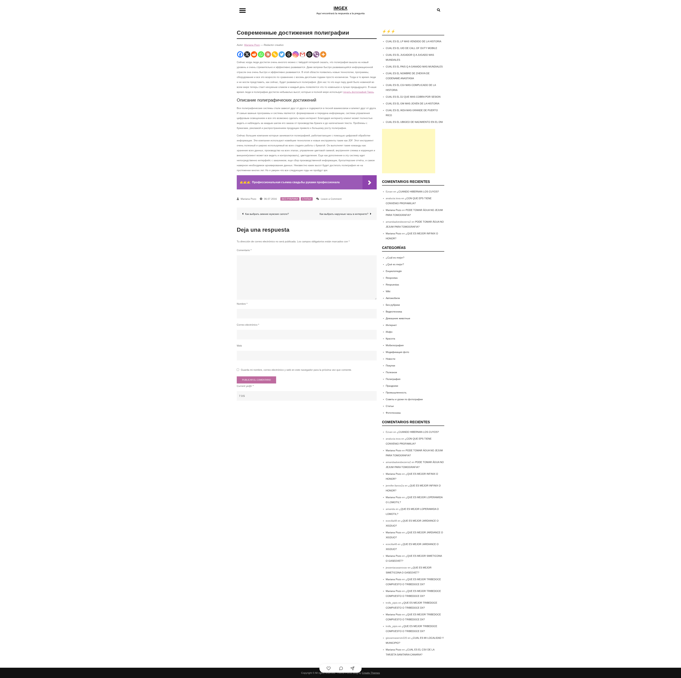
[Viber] (316, 54)
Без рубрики (290, 199)
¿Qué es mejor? (395, 264)
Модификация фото (397, 352)
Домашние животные (398, 318)
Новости (390, 358)
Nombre (242, 303)
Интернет (391, 325)
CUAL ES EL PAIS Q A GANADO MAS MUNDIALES (414, 66)
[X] (247, 54)
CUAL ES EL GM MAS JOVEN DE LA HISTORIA (412, 103)
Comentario (244, 250)
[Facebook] (240, 54)
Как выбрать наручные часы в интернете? (344, 214)
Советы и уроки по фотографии (404, 399)
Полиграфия (393, 379)
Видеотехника (394, 311)
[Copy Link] (275, 54)
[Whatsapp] (261, 54)
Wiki (388, 291)
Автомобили (393, 298)
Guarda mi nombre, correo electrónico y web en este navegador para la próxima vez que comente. (296, 370)
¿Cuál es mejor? (395, 257)
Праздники (392, 385)
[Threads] (289, 54)
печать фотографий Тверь (358, 92)
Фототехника (393, 412)
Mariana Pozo (252, 44)
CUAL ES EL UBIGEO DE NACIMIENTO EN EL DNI (414, 122)
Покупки (390, 365)
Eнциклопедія (394, 271)
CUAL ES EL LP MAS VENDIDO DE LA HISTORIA (413, 41)
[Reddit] (254, 54)
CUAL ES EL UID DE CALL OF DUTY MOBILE (411, 48)
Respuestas (392, 284)
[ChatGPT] (309, 54)
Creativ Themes (371, 672)
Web (239, 345)
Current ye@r (245, 386)
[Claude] (268, 54)
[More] (323, 54)
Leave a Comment (331, 198)
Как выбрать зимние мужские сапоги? (267, 214)
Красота (390, 338)
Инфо (389, 331)
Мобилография (395, 345)
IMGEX (340, 8)
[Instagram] (295, 54)
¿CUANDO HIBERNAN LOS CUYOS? (418, 191)
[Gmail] (302, 54)
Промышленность (396, 392)
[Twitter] (282, 54)
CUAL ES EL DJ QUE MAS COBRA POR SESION (413, 96)
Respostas (392, 277)
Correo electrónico (248, 324)
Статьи (306, 199)
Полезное (391, 372)
